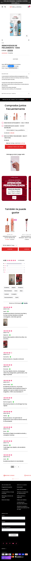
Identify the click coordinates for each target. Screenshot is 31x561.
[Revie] (25, 303)
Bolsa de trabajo (6, 499)
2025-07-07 (6, 354)
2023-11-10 (6, 443)
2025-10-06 (6, 309)
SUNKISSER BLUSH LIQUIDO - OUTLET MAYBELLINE (10, 237)
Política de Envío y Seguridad (21, 496)
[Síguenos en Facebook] (3, 543)
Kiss (3, 42)
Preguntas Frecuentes (7, 487)
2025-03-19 (6, 382)
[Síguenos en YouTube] (13, 543)
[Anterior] (2, 40)
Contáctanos (5, 489)
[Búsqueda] (5, 6)
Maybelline (10, 234)
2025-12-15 (6, 366)
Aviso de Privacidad (21, 489)
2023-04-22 (6, 456)
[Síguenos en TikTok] (16, 543)
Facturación (20, 487)
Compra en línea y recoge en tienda (8, 492)
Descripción (5, 73)
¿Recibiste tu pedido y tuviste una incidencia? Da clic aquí (23, 508)
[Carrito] (28, 6)
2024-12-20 (6, 399)
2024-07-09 (6, 429)
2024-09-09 (6, 413)
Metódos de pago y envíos (9, 93)
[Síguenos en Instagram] (6, 543)
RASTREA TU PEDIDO (9, 475)
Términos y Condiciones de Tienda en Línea (22, 492)
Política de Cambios (21, 499)
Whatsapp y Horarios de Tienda (7, 496)
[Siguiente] (28, 40)
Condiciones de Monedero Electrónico (22, 503)
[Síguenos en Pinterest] (9, 543)
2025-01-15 (6, 332)
